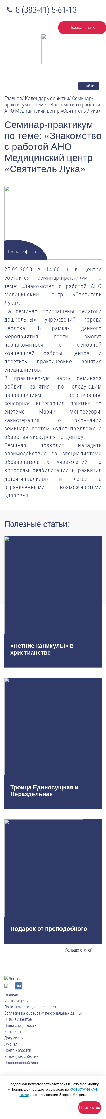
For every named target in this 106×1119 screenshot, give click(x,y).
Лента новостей (17, 1050)
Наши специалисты (20, 1025)
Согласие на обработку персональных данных (43, 1013)
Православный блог (21, 1062)
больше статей (78, 950)
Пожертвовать (82, 27)
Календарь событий (21, 1056)
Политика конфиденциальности (31, 1006)
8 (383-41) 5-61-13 (46, 10)
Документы (13, 1038)
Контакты (12, 1031)
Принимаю (89, 1107)
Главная (11, 994)
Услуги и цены (16, 1000)
